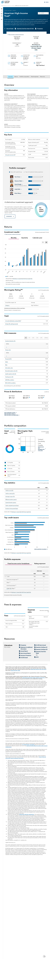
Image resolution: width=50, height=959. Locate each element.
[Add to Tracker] (1, 13)
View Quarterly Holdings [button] (40, 549)
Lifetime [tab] (46, 337)
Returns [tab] (16, 76)
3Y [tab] (25, 337)
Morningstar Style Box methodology (27, 814)
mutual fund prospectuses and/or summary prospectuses (33, 677)
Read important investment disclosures (16, 34)
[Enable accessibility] (44, 956)
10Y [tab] (33, 337)
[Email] (1, 16)
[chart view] (46, 242)
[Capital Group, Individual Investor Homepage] (7, 2)
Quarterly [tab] (24, 238)
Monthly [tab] (13, 238)
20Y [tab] (41, 337)
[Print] (1, 8)
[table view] (42, 242)
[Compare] (1, 11)
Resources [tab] (42, 76)
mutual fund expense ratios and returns (38, 669)
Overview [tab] (10, 76)
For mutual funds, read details (28, 744)
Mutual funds (11, 5)
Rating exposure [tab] (39, 563)
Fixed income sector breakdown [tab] (18, 563)
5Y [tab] (29, 337)
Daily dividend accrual (9, 412)
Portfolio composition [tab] (24, 76)
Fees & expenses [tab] (34, 76)
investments (4, 5)
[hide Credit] (5, 576)
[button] (1, 19)
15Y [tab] (37, 337)
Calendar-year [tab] (37, 238)
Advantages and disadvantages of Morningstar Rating (14, 308)
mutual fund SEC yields (15, 670)
